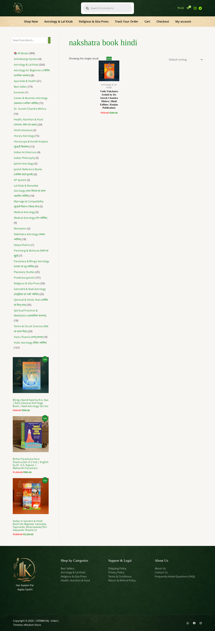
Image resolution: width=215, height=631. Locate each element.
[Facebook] (194, 623)
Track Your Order (126, 21)
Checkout (162, 21)
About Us (160, 568)
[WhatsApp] (188, 623)
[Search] (49, 40)
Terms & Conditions (120, 576)
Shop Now (31, 21)
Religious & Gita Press (94, 21)
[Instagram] (195, 8)
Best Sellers (67, 568)
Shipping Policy (117, 568)
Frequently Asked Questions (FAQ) (175, 576)
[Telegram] (200, 8)
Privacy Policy (116, 572)
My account (183, 21)
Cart (147, 21)
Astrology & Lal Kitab (58, 21)
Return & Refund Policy (122, 580)
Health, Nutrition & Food (75, 580)
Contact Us (161, 572)
